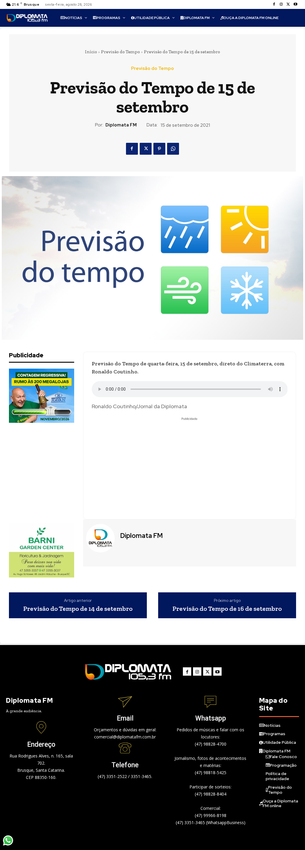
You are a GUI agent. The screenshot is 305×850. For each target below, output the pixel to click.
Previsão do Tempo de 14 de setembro (78, 608)
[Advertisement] (53, 473)
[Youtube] (295, 4)
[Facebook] (274, 4)
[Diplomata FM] (101, 538)
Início (91, 51)
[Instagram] (281, 4)
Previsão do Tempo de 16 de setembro (227, 608)
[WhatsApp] (173, 149)
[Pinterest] (159, 149)
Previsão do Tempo (120, 51)
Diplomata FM (121, 125)
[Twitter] (288, 4)
